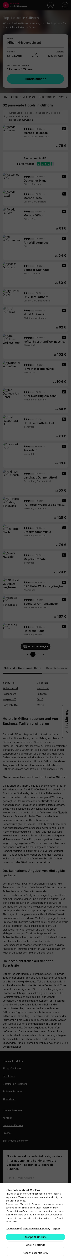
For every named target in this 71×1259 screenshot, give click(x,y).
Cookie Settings (35, 1244)
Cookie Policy (14, 1228)
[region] (35, 1221)
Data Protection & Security (36, 1228)
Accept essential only (35, 1252)
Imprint (56, 1228)
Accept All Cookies (35, 1236)
